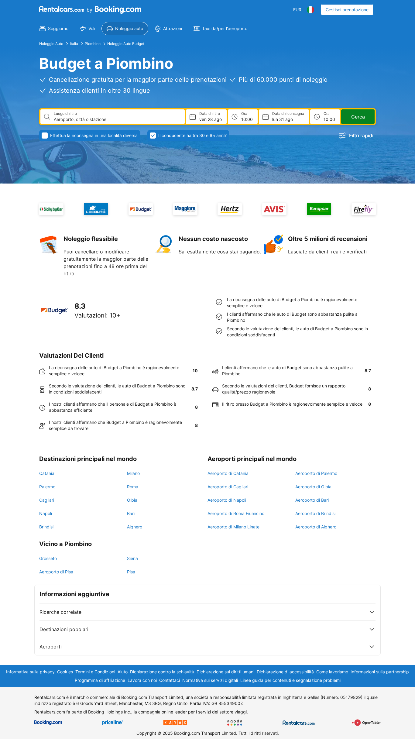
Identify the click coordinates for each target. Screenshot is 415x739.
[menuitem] (54, 28)
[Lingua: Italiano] (310, 9)
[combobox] (117, 119)
